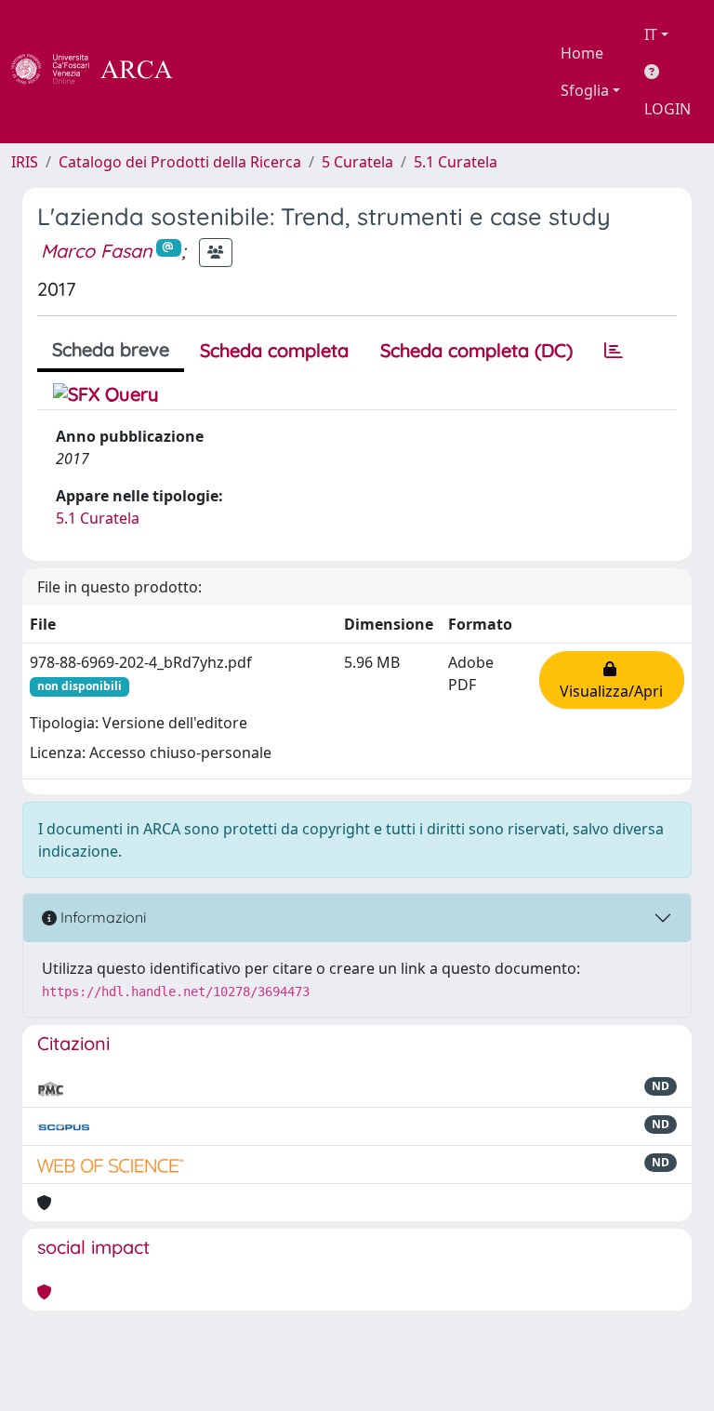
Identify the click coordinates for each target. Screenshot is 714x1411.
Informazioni (101, 917)
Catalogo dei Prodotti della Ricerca (180, 162)
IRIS (24, 162)
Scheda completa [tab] (274, 350)
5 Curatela (357, 162)
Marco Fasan (96, 250)
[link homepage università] (223, 72)
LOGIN (667, 109)
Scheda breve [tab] (110, 349)
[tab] (613, 350)
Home (582, 53)
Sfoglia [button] (585, 90)
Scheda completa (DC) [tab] (476, 350)
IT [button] (650, 34)
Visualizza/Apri (611, 680)
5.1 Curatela (455, 162)
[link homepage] (102, 72)
